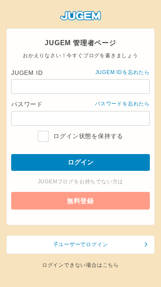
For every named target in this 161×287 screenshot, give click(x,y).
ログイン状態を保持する (87, 136)
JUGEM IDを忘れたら (122, 72)
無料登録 (80, 200)
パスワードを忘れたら (122, 104)
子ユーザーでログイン (80, 244)
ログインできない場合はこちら (80, 265)
